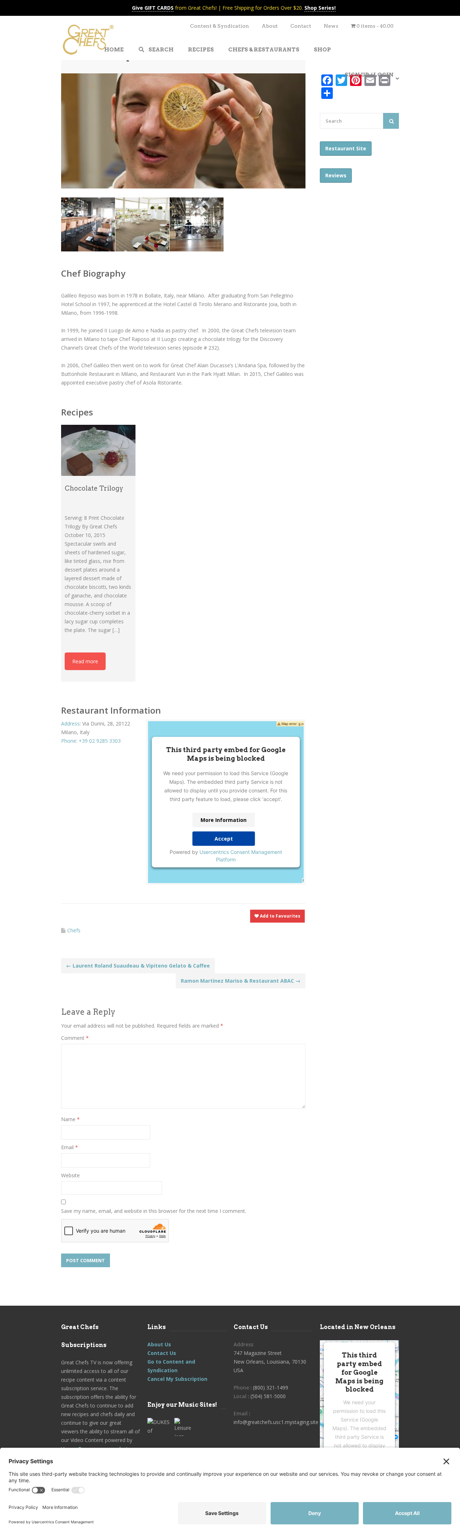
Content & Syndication (219, 26)
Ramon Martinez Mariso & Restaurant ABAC (240, 980)
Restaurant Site (345, 148)
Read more (85, 661)
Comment (75, 1037)
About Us (159, 1344)
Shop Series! (320, 7)
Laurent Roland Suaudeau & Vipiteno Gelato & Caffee (138, 965)
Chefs (73, 930)
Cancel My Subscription (177, 1378)
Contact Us (161, 1353)
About (270, 26)
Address (70, 723)
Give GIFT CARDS (153, 7)
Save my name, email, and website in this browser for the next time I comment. (153, 1210)
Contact (300, 26)
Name (70, 1119)
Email (69, 1147)
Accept (224, 838)
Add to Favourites (279, 916)
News (331, 26)
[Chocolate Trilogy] (98, 450)
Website (70, 1175)
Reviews (335, 175)
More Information (224, 819)
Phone (68, 740)
